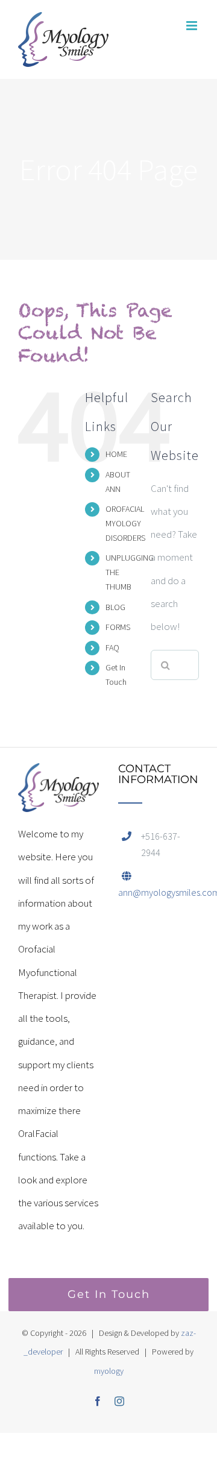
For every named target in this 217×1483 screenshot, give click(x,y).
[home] (58, 774)
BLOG (115, 607)
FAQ (112, 647)
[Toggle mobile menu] (192, 25)
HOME (116, 454)
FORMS (117, 627)
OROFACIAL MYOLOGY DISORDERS (125, 523)
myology (109, 1370)
